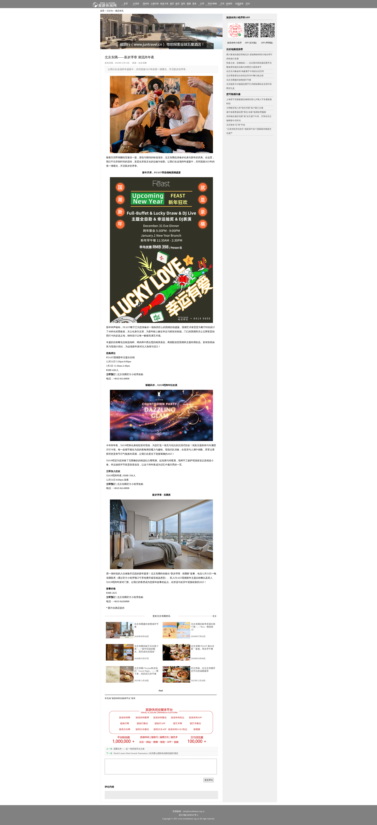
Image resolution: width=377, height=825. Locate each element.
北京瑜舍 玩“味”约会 (235, 125)
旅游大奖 (164, 4)
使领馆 (229, 4)
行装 (202, 4)
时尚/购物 (212, 4)
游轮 (183, 4)
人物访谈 (155, 4)
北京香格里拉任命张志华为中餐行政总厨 (244, 76)
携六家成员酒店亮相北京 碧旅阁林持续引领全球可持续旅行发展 (249, 56)
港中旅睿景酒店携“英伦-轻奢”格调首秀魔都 (246, 112)
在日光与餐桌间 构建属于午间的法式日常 (245, 71)
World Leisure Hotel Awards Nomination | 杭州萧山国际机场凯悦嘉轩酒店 (142, 753)
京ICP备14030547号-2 (188, 815)
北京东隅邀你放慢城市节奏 (238, 80)
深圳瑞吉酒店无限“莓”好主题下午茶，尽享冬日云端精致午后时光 (248, 118)
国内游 (146, 4)
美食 (194, 4)
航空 (178, 4)
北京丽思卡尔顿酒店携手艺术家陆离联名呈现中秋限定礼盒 (249, 86)
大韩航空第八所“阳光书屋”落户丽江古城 (244, 108)
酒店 (172, 4)
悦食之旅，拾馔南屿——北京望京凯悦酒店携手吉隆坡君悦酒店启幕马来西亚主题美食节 (249, 65)
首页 (126, 4)
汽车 (222, 4)
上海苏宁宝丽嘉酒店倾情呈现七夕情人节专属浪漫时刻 (249, 101)
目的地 (110, 11)
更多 (215, 616)
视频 (189, 4)
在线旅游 (239, 4)
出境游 (136, 4)
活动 (248, 4)
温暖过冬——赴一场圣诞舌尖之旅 (125, 749)
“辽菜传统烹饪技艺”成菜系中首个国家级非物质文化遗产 (248, 131)
